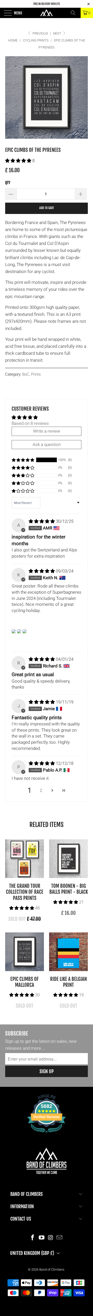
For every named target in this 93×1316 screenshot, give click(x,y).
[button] (18, 160)
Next (57, 33)
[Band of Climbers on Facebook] (33, 1237)
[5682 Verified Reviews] (46, 1134)
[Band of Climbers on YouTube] (42, 1237)
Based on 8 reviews (30, 423)
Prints (36, 374)
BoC (25, 374)
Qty (7, 182)
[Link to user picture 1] (14, 631)
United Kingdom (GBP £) (32, 1253)
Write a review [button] (46, 431)
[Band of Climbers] (46, 13)
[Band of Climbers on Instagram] (51, 1237)
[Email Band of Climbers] (60, 1237)
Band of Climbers (51, 1269)
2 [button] (41, 790)
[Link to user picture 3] (24, 631)
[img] (42, 521)
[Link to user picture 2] (19, 631)
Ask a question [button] (47, 444)
